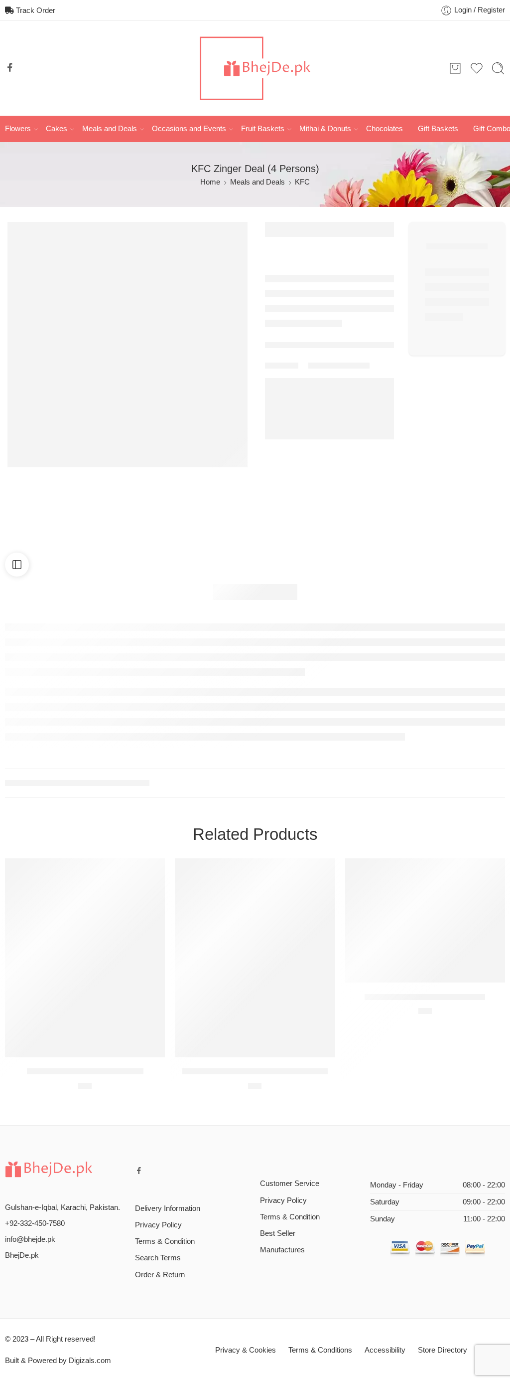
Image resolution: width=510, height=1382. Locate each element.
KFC (302, 182)
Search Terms (158, 1258)
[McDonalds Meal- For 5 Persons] (425, 920)
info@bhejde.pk (30, 1239)
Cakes (56, 129)
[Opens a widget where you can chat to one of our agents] (68, 1325)
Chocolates (384, 129)
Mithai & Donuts (325, 129)
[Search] (498, 68)
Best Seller (277, 1233)
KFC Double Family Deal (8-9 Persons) (255, 1071)
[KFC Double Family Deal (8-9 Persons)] (255, 957)
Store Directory (442, 1350)
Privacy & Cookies (245, 1350)
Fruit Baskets (262, 129)
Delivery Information (167, 1208)
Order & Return (160, 1275)
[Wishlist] (150, 872)
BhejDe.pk (22, 1255)
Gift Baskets (438, 129)
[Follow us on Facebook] (10, 67)
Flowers (18, 129)
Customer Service (289, 1183)
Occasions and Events (189, 129)
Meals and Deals (109, 129)
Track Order (34, 10)
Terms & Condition (165, 1241)
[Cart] (455, 68)
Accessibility (385, 1350)
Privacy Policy (158, 1225)
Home (210, 182)
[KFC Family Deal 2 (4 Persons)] (85, 957)
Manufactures (282, 1250)
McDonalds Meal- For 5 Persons (425, 996)
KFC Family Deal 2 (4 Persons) (85, 1071)
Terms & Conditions (320, 1350)
